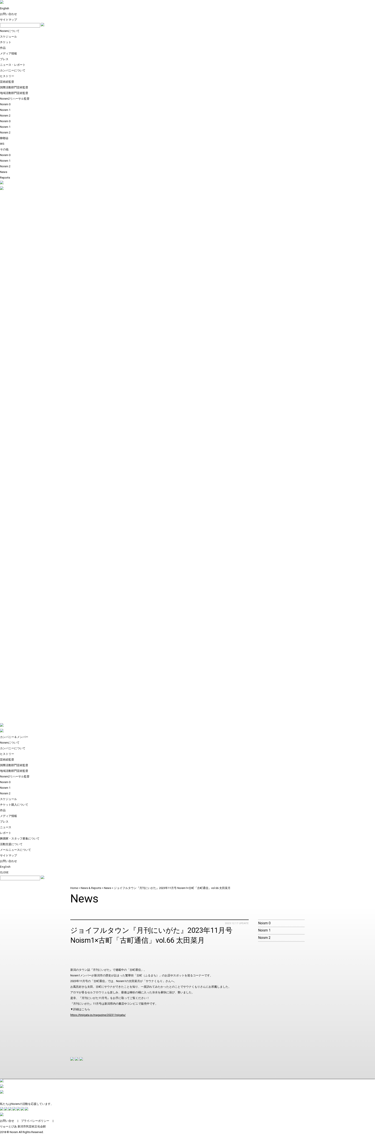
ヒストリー (7, 76)
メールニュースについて (15, 849)
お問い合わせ (8, 14)
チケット (5, 42)
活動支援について (11, 844)
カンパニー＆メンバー (14, 737)
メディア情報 (8, 53)
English (4, 8)
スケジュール (8, 36)
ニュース (5, 827)
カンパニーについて (12, 70)
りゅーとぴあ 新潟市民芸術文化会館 (23, 1126)
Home (74, 888)
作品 (3, 47)
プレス (4, 59)
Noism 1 (5, 110)
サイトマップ (8, 19)
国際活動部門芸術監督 (14, 87)
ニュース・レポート (12, 64)
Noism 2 (5, 115)
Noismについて (10, 31)
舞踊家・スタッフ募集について (19, 838)
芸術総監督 (7, 81)
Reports (5, 177)
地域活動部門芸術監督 (14, 93)
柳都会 (4, 138)
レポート (5, 832)
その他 (4, 149)
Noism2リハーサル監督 (15, 98)
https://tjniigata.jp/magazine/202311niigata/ (98, 1015)
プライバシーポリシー (35, 1120)
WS (2, 143)
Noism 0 (5, 104)
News (3, 172)
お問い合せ (7, 1120)
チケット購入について (14, 804)
